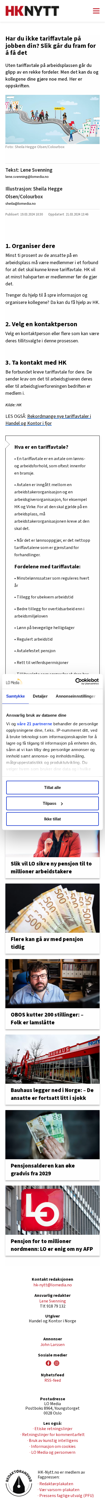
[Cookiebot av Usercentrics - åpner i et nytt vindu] (75, 681)
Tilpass (49, 803)
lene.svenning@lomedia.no (27, 177)
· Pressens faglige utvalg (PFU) (66, 1496)
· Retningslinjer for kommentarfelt (52, 1435)
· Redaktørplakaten (55, 1484)
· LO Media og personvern (52, 1452)
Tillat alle (52, 787)
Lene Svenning (52, 1301)
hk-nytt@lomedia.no (52, 1285)
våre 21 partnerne (34, 724)
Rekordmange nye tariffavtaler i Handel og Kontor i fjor (48, 420)
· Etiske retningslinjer (52, 1429)
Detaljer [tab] (40, 696)
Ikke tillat (52, 819)
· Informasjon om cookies (52, 1446)
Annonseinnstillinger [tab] (76, 696)
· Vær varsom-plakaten (58, 1490)
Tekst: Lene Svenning (28, 170)
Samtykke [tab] (15, 696)
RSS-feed (52, 1380)
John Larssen (52, 1345)
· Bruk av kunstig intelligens (52, 1441)
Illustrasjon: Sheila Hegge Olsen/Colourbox (33, 192)
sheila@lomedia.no (20, 203)
